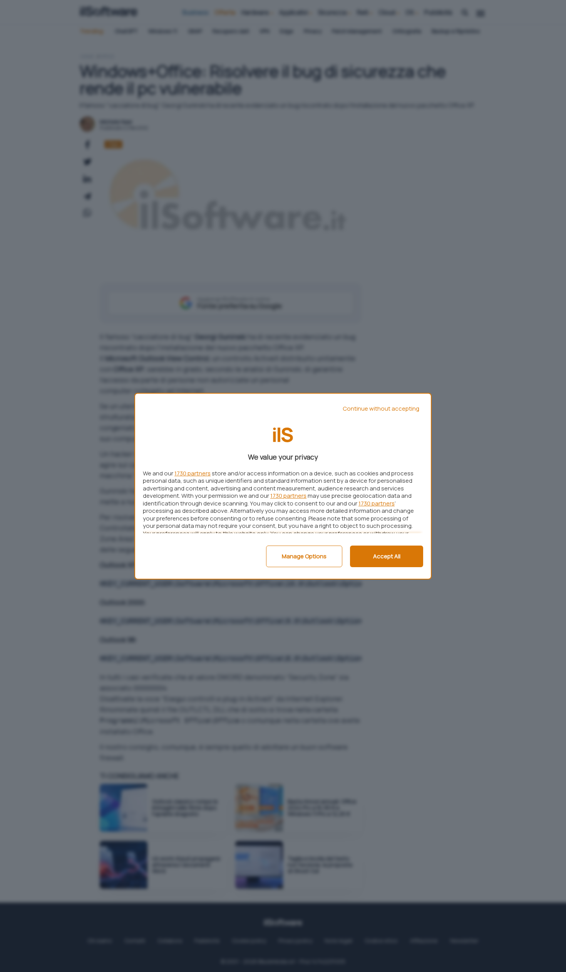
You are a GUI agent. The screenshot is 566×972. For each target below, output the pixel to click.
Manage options (304, 556)
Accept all (386, 556)
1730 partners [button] (192, 473)
